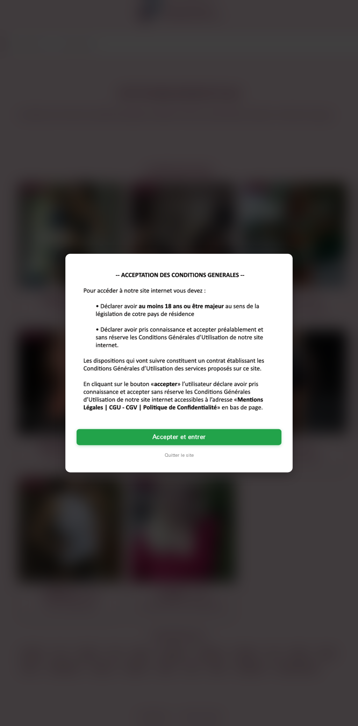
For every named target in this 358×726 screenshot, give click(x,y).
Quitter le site (179, 455)
